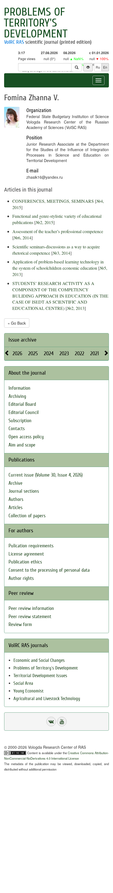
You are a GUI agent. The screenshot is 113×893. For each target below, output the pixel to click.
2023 (64, 353)
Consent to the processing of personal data (49, 570)
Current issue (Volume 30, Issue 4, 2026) (46, 475)
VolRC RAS (14, 42)
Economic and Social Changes (39, 660)
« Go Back (17, 323)
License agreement (26, 554)
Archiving (17, 396)
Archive (15, 483)
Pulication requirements (31, 546)
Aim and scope (22, 445)
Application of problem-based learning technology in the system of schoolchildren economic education (58, 265)
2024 (48, 353)
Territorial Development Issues (40, 675)
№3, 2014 (61, 253)
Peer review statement (30, 616)
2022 (79, 353)
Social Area (23, 683)
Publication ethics (25, 562)
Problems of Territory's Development (35, 22)
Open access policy (26, 437)
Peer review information (31, 608)
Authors (16, 499)
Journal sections (24, 491)
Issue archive (22, 340)
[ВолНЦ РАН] (51, 721)
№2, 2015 (44, 222)
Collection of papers (27, 516)
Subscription (20, 421)
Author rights (21, 578)
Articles (15, 507)
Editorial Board (22, 404)
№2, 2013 (75, 308)
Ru (98, 67)
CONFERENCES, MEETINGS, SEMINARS (53, 201)
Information (19, 388)
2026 (17, 353)
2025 (33, 353)
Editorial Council (24, 412)
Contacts (17, 428)
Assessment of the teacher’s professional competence (57, 231)
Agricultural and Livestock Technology (46, 698)
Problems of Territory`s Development (45, 668)
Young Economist (28, 691)
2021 (94, 353)
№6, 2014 (22, 237)
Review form (20, 624)
